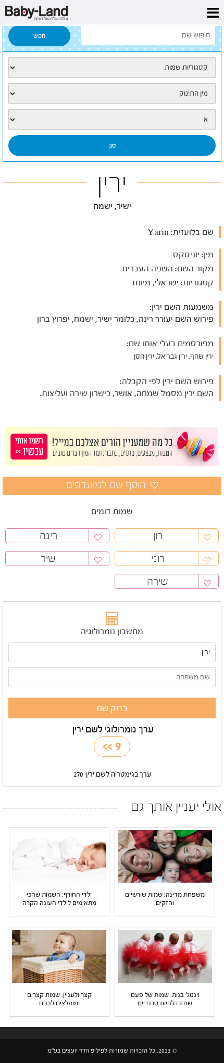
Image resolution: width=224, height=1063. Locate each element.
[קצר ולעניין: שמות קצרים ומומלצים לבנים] (59, 956)
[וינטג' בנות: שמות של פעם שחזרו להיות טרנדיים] (165, 956)
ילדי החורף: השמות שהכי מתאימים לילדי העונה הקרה (59, 898)
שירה (157, 581)
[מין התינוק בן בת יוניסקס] (112, 93)
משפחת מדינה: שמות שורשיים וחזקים (165, 898)
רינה (48, 536)
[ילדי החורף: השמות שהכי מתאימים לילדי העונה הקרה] (59, 856)
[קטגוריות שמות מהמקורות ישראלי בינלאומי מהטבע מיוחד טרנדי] (112, 67)
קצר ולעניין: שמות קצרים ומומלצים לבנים (59, 999)
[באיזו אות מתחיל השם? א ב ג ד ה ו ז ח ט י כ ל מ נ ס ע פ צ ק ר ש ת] (112, 119)
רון (158, 536)
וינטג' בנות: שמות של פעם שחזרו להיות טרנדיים (165, 999)
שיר (48, 559)
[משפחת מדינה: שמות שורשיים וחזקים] (165, 856)
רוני (158, 559)
